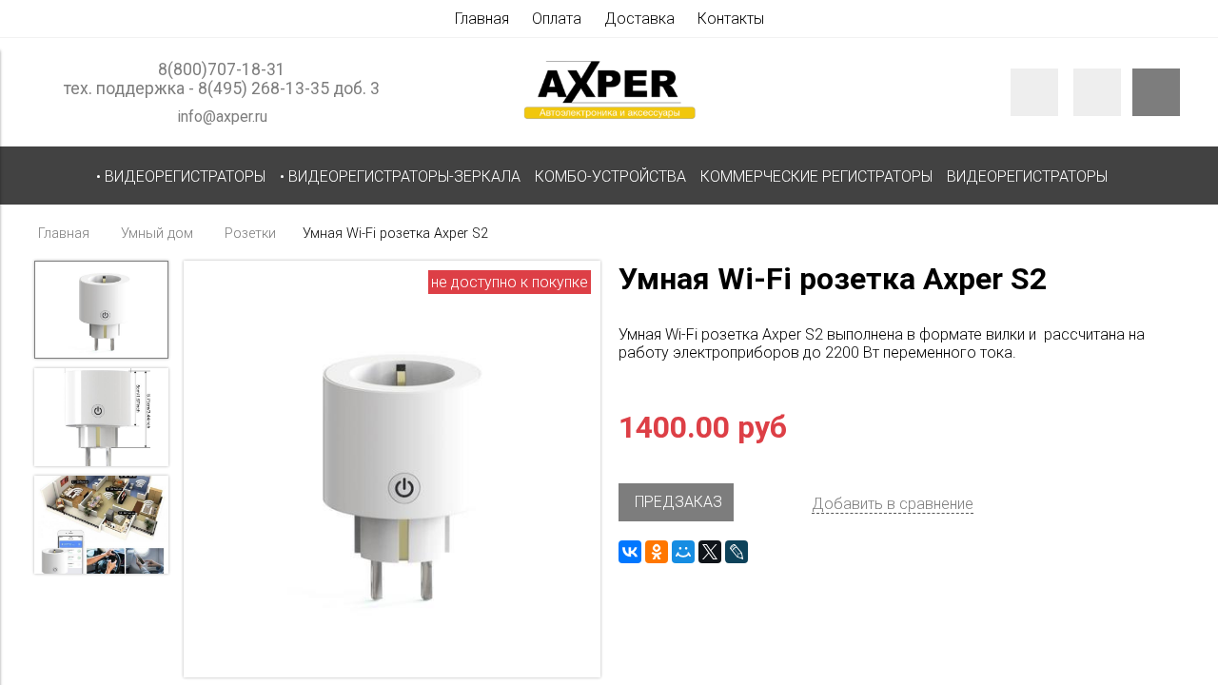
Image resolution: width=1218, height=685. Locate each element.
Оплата (556, 19)
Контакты (730, 19)
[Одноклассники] (656, 551)
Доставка (639, 19)
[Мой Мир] (683, 551)
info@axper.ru (222, 117)
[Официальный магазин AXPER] (608, 118)
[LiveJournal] (736, 551)
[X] (709, 551)
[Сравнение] (1097, 92)
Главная (482, 19)
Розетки (250, 233)
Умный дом (157, 233)
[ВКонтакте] (630, 551)
